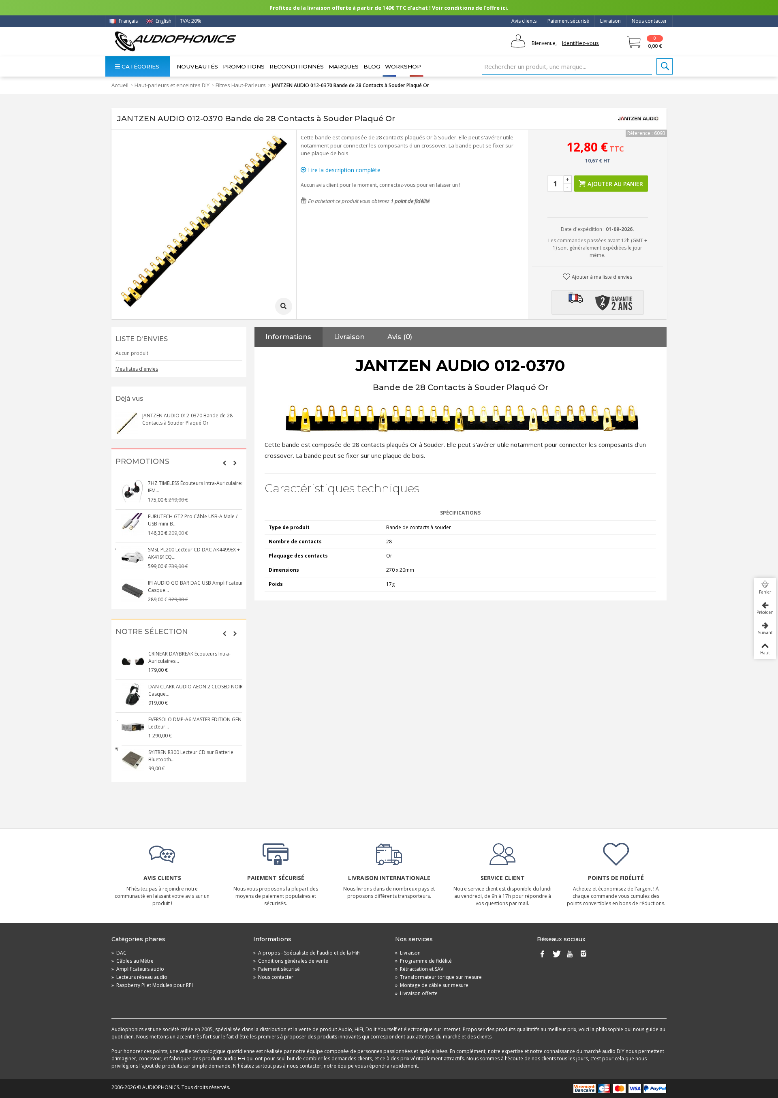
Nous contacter (649, 20)
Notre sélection (151, 632)
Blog (371, 66)
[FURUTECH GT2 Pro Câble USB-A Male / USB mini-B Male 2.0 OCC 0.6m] (127, 524)
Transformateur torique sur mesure (438, 977)
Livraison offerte (416, 993)
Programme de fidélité (423, 960)
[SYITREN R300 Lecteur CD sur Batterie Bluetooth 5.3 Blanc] (127, 760)
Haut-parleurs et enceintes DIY (172, 85)
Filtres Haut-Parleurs (241, 85)
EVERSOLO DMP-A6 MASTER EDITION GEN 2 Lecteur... (191, 723)
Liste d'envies (141, 339)
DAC (118, 952)
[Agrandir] (283, 306)
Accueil (119, 85)
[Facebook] (542, 954)
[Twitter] (556, 954)
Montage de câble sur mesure (431, 985)
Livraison (610, 20)
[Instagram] (583, 954)
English (162, 20)
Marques (344, 66)
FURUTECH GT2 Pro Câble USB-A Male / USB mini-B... (187, 520)
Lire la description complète (343, 170)
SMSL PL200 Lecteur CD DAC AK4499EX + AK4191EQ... (189, 553)
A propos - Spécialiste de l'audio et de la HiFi (307, 952)
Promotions (244, 66)
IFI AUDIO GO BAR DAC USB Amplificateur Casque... (190, 586)
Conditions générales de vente (290, 960)
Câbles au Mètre (132, 960)
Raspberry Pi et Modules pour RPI (152, 985)
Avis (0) (399, 337)
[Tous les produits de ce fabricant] (638, 119)
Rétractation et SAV (419, 969)
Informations (288, 337)
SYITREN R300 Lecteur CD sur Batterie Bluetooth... (185, 756)
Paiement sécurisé (568, 20)
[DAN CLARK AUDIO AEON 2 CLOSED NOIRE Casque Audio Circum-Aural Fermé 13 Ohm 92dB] (127, 694)
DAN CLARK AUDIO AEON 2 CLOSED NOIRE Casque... (191, 690)
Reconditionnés (296, 66)
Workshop (403, 66)
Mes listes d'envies (136, 368)
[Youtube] (569, 954)
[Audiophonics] (175, 41)
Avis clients (523, 20)
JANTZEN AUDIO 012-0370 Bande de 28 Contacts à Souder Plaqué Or (187, 419)
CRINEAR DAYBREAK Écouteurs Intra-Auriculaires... (184, 657)
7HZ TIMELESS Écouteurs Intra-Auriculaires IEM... (190, 487)
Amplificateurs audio (137, 969)
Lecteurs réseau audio (139, 977)
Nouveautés (197, 66)
